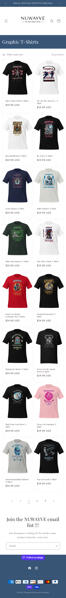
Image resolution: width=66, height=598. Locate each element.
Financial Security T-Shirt (46, 315)
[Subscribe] (56, 546)
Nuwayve (28, 592)
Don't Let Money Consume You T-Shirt (15, 315)
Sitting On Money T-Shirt (17, 369)
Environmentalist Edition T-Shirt (17, 480)
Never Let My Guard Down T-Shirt (46, 370)
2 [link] (29, 501)
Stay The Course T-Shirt (48, 261)
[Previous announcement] (5, 3)
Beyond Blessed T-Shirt (16, 156)
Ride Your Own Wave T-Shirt (16, 425)
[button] (6, 21)
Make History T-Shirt (46, 209)
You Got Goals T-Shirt (47, 479)
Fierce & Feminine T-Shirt (47, 425)
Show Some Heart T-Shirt (17, 101)
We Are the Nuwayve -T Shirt (47, 102)
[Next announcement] (60, 3)
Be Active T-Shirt (44, 156)
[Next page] (53, 501)
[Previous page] (12, 501)
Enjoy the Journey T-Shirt (17, 261)
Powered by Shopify (40, 592)
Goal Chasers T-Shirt (15, 209)
